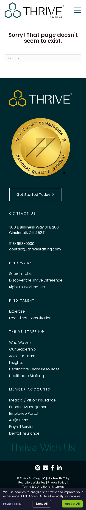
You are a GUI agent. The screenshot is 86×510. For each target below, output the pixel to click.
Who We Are (20, 342)
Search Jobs (20, 273)
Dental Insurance (24, 433)
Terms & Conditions (36, 487)
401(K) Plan (18, 420)
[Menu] (77, 10)
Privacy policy (12, 503)
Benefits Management (29, 406)
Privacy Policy (56, 482)
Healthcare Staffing (26, 375)
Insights (16, 362)
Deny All (41, 503)
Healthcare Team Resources (34, 369)
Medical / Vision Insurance (32, 400)
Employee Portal (23, 413)
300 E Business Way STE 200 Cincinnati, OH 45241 (34, 230)
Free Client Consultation (30, 318)
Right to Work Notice (27, 287)
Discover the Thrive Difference (35, 280)
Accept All (72, 503)
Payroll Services (22, 426)
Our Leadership (22, 349)
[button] (35, 194)
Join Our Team (22, 356)
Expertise (17, 311)
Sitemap (58, 487)
